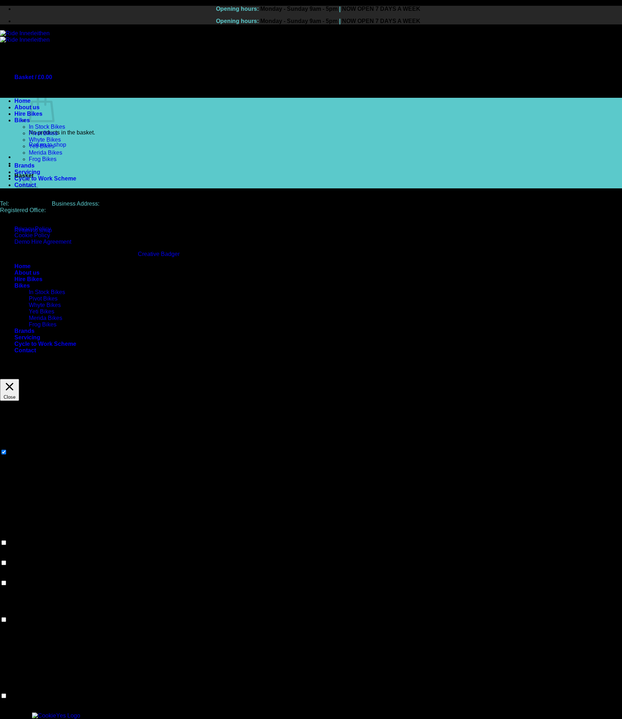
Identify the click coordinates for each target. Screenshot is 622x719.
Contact (25, 350)
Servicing (27, 172)
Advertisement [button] (18, 613)
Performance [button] (16, 556)
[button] (33, 77)
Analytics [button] (11, 576)
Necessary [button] (13, 445)
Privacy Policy (32, 229)
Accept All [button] (55, 375)
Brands (24, 165)
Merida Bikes (45, 153)
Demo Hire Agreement (42, 242)
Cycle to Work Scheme (45, 178)
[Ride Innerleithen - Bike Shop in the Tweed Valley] (25, 36)
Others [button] (8, 689)
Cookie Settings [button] (20, 375)
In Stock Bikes (47, 127)
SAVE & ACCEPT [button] (23, 709)
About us (27, 107)
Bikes (22, 120)
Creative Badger (159, 254)
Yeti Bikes (41, 146)
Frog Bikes (43, 159)
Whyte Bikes (45, 140)
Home (22, 101)
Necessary (22, 452)
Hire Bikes (28, 114)
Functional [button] (13, 536)
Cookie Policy (32, 235)
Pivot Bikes (43, 133)
